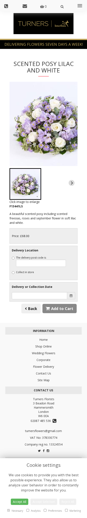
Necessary (17, 511)
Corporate (43, 360)
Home (43, 340)
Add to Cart (61, 308)
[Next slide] (72, 183)
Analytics (35, 511)
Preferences (55, 511)
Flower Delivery (43, 367)
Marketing (75, 511)
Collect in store (25, 272)
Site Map (44, 380)
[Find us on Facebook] (44, 451)
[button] (25, 184)
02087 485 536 (42, 421)
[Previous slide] (15, 183)
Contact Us (43, 373)
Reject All (67, 502)
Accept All (19, 502)
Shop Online (43, 346)
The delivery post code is (31, 257)
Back (32, 308)
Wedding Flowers (43, 353)
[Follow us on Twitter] (39, 451)
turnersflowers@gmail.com (43, 431)
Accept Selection (44, 502)
